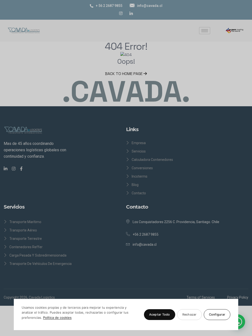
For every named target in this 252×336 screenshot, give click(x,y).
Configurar (217, 314)
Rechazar (189, 314)
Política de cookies (57, 318)
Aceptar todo (159, 314)
